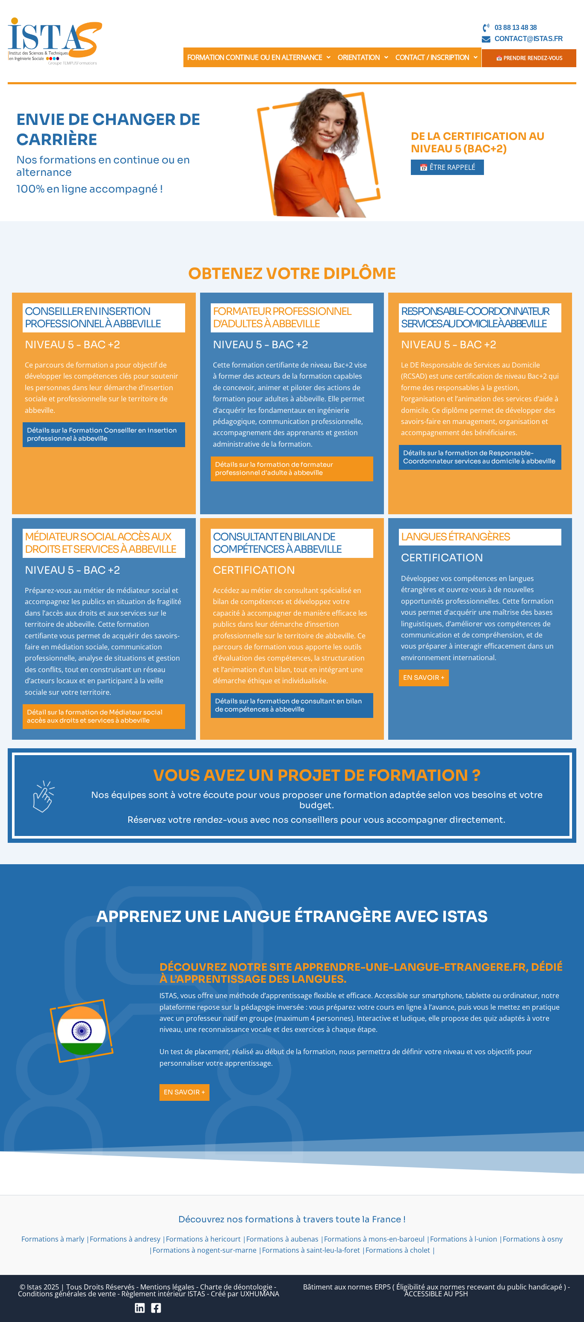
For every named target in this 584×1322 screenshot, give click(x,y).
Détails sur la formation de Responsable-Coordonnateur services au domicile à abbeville (479, 457)
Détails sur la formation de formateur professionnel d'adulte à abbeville (274, 468)
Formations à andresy (125, 1239)
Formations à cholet (398, 1250)
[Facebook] (156, 1307)
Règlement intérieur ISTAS (163, 1293)
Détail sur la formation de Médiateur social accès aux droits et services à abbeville (94, 716)
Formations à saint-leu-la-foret (311, 1250)
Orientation (359, 57)
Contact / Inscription (432, 57)
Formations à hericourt (203, 1239)
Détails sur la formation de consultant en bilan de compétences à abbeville (288, 705)
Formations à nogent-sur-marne (205, 1250)
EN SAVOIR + (424, 677)
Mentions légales (167, 1287)
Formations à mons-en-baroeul (374, 1239)
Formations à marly (52, 1239)
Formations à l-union (463, 1239)
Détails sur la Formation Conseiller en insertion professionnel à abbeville (102, 434)
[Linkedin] (139, 1307)
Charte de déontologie (236, 1287)
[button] (258, 57)
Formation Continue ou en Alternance (254, 57)
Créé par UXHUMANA (245, 1293)
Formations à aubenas (282, 1239)
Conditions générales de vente (67, 1293)
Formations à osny (533, 1239)
